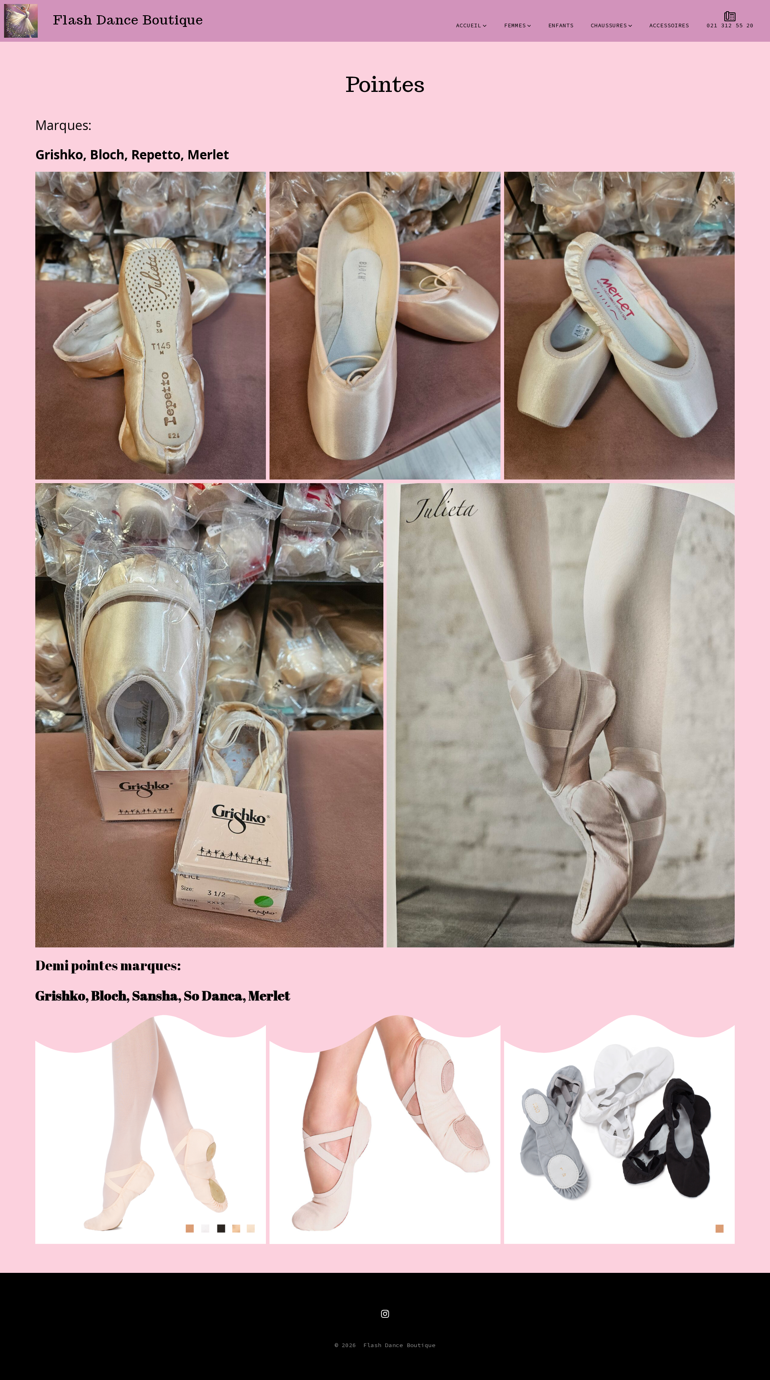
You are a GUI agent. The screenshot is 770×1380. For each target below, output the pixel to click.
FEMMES (515, 25)
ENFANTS (560, 25)
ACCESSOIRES (669, 25)
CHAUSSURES (609, 25)
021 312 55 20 (730, 25)
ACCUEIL (468, 25)
